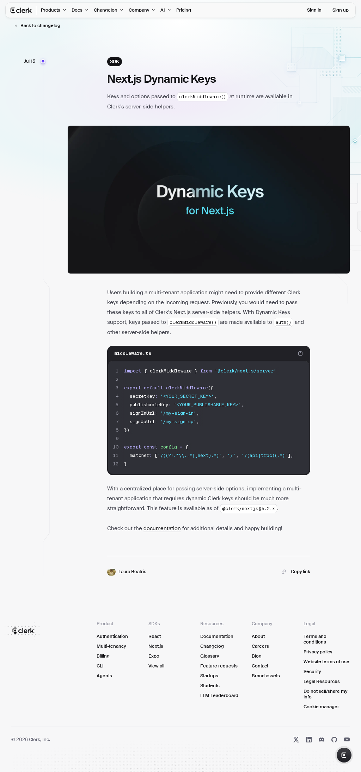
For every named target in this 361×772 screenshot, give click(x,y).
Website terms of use (326, 661)
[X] (296, 739)
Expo (153, 656)
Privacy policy (318, 651)
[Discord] (321, 739)
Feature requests (219, 666)
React (154, 636)
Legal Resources (322, 681)
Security (312, 671)
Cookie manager (321, 706)
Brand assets (266, 675)
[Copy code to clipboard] (300, 353)
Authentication (112, 636)
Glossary (209, 656)
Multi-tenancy (111, 646)
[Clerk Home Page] (23, 10)
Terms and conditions (315, 639)
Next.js (155, 646)
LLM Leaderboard (219, 695)
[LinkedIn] (309, 739)
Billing (103, 656)
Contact (260, 666)
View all (156, 666)
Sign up (340, 10)
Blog (257, 656)
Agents (104, 675)
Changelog (212, 646)
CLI (100, 666)
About (258, 636)
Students (210, 685)
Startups (209, 675)
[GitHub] (334, 739)
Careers (260, 646)
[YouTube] (347, 739)
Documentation (216, 636)
